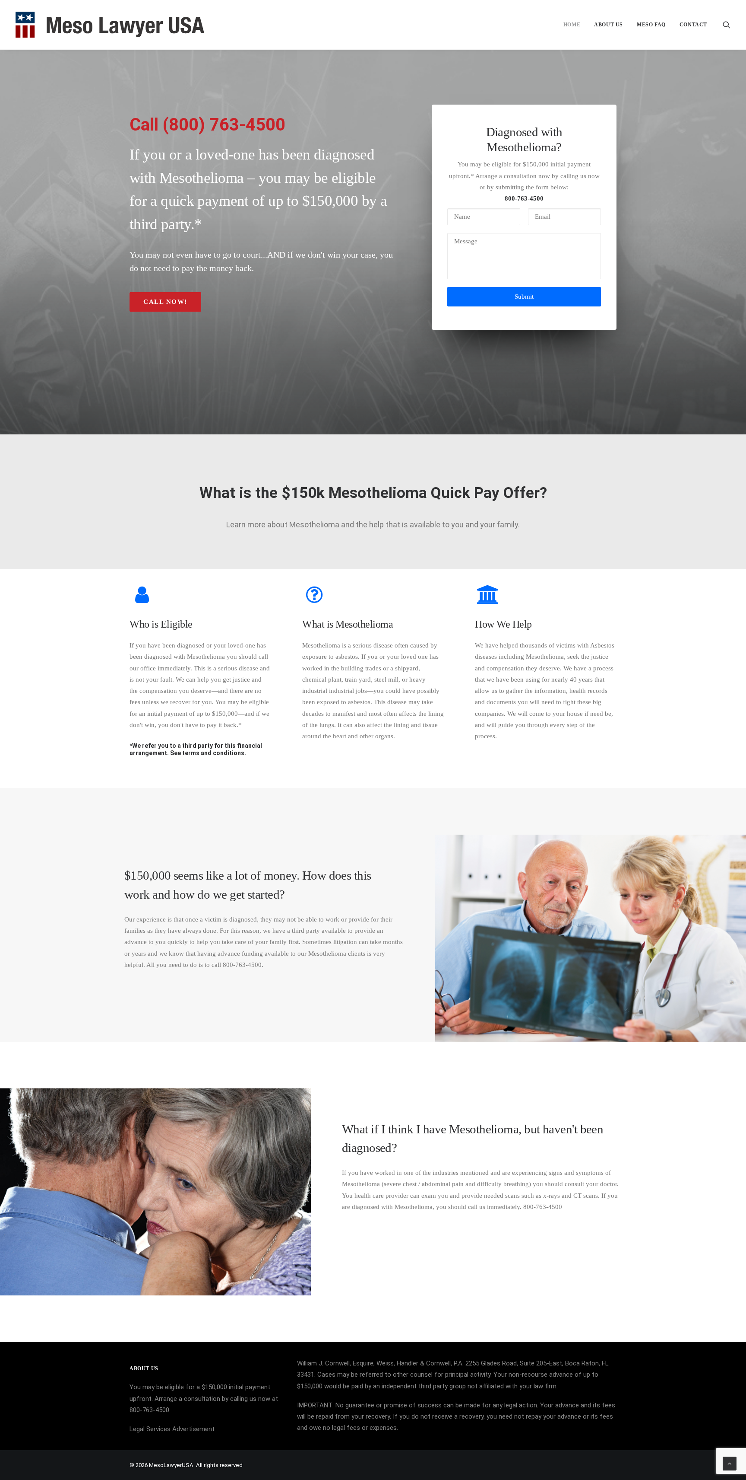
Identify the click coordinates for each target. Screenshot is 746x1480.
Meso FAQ (651, 25)
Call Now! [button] (165, 301)
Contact (693, 25)
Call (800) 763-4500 (207, 125)
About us (608, 25)
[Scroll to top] (730, 1463)
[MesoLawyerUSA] (110, 25)
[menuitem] (571, 24)
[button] (726, 24)
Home (571, 25)
